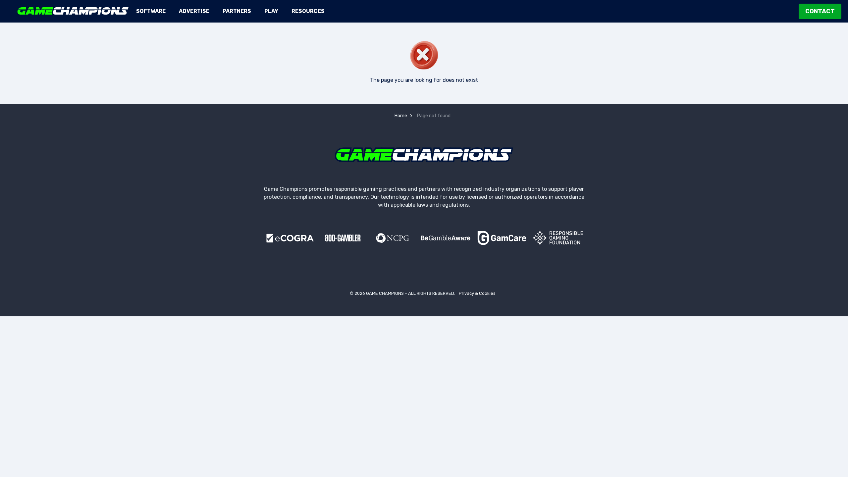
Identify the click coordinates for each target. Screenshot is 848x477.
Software (151, 11)
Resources (308, 11)
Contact (820, 11)
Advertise (194, 11)
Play (271, 11)
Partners (237, 11)
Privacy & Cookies (477, 293)
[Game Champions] (73, 11)
